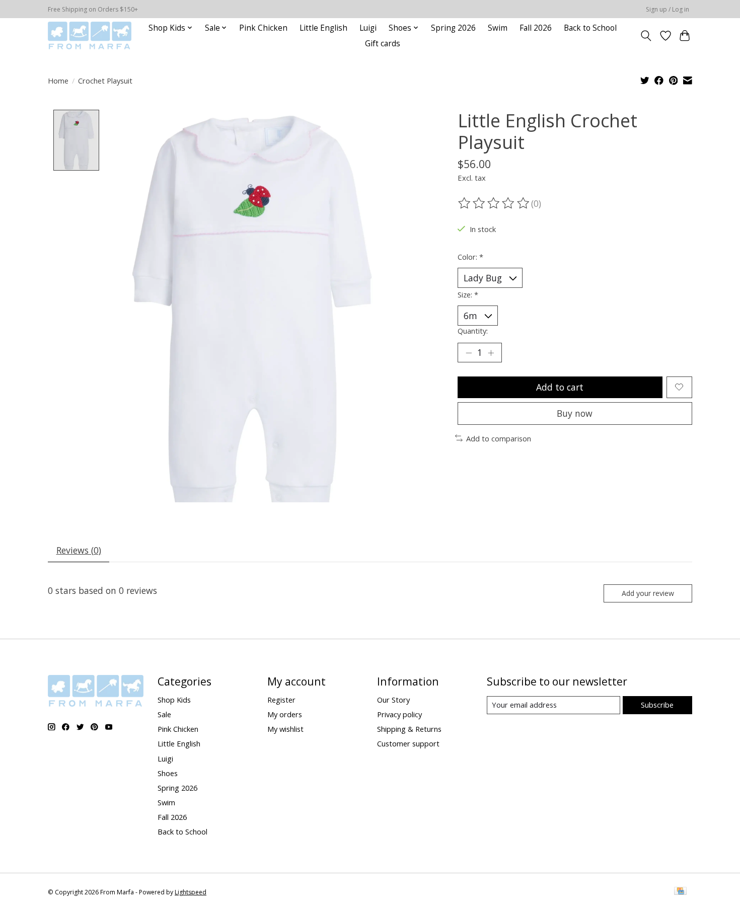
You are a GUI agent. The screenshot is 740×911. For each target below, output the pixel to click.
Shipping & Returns (409, 729)
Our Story (393, 700)
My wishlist (285, 729)
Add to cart (559, 387)
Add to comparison (498, 438)
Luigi (368, 28)
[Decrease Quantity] (469, 352)
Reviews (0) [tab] (78, 550)
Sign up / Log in (667, 9)
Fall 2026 (536, 28)
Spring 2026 (453, 28)
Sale (164, 714)
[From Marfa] (89, 35)
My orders (284, 714)
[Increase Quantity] (491, 352)
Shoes (168, 773)
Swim (497, 28)
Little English (323, 28)
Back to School (590, 28)
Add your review (648, 593)
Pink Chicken (263, 28)
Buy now (575, 413)
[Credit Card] (680, 892)
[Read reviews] (494, 203)
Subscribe (657, 705)
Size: (468, 294)
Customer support (408, 743)
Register (281, 700)
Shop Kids (174, 700)
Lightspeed (190, 892)
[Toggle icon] (646, 36)
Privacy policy (399, 714)
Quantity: (473, 331)
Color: (470, 257)
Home (58, 80)
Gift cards (382, 43)
